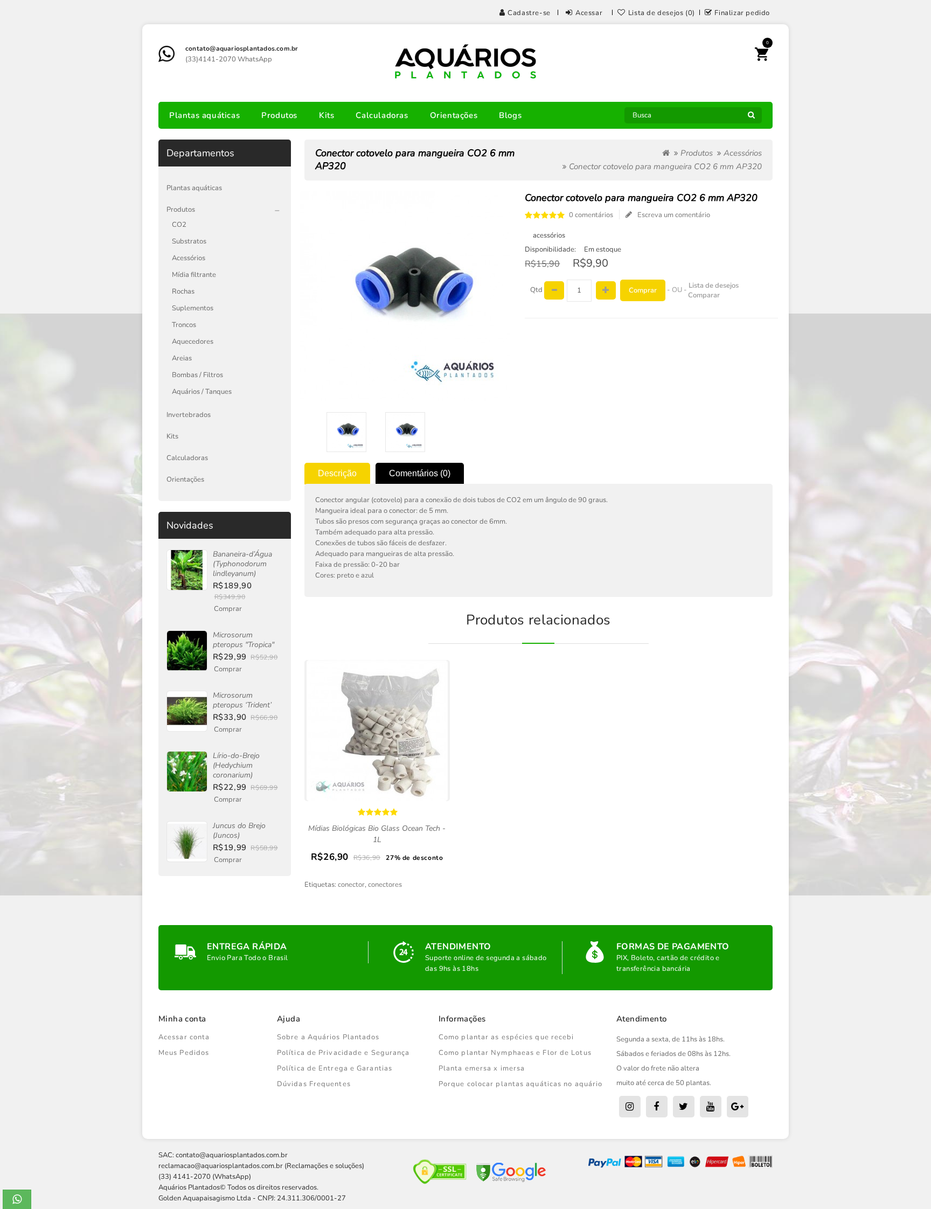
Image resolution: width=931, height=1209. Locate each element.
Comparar (704, 295)
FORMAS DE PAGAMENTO (672, 947)
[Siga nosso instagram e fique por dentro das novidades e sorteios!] (630, 1106)
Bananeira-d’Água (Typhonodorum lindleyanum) (242, 564)
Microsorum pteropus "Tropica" (243, 640)
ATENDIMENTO (458, 947)
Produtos (279, 115)
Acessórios (188, 258)
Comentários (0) (419, 473)
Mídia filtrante (194, 275)
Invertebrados (188, 415)
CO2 (179, 225)
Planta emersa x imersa (482, 1068)
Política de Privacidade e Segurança (343, 1053)
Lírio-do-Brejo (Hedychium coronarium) (236, 765)
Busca (751, 118)
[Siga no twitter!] (683, 1106)
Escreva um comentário (673, 215)
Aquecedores (192, 341)
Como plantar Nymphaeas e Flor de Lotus (515, 1053)
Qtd (536, 290)
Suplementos (192, 308)
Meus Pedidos (183, 1053)
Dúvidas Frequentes (314, 1084)
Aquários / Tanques (202, 392)
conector (351, 885)
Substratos (189, 241)
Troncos (184, 325)
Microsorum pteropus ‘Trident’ (242, 700)
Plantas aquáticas (204, 115)
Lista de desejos (714, 285)
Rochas (183, 291)
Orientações (454, 115)
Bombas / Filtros (197, 375)
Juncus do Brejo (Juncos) (239, 830)
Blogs (510, 115)
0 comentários (591, 215)
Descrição (337, 473)
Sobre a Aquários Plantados (328, 1037)
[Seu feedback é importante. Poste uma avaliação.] (737, 1106)
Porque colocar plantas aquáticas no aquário (520, 1084)
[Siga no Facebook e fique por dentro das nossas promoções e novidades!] (657, 1106)
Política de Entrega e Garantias (334, 1068)
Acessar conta (184, 1037)
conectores (385, 885)
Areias (182, 358)
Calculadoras (382, 115)
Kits (326, 115)
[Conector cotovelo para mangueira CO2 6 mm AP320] (346, 432)
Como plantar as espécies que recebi (506, 1037)
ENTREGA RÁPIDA (247, 947)
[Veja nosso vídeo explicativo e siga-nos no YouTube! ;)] (710, 1106)
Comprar (228, 609)
